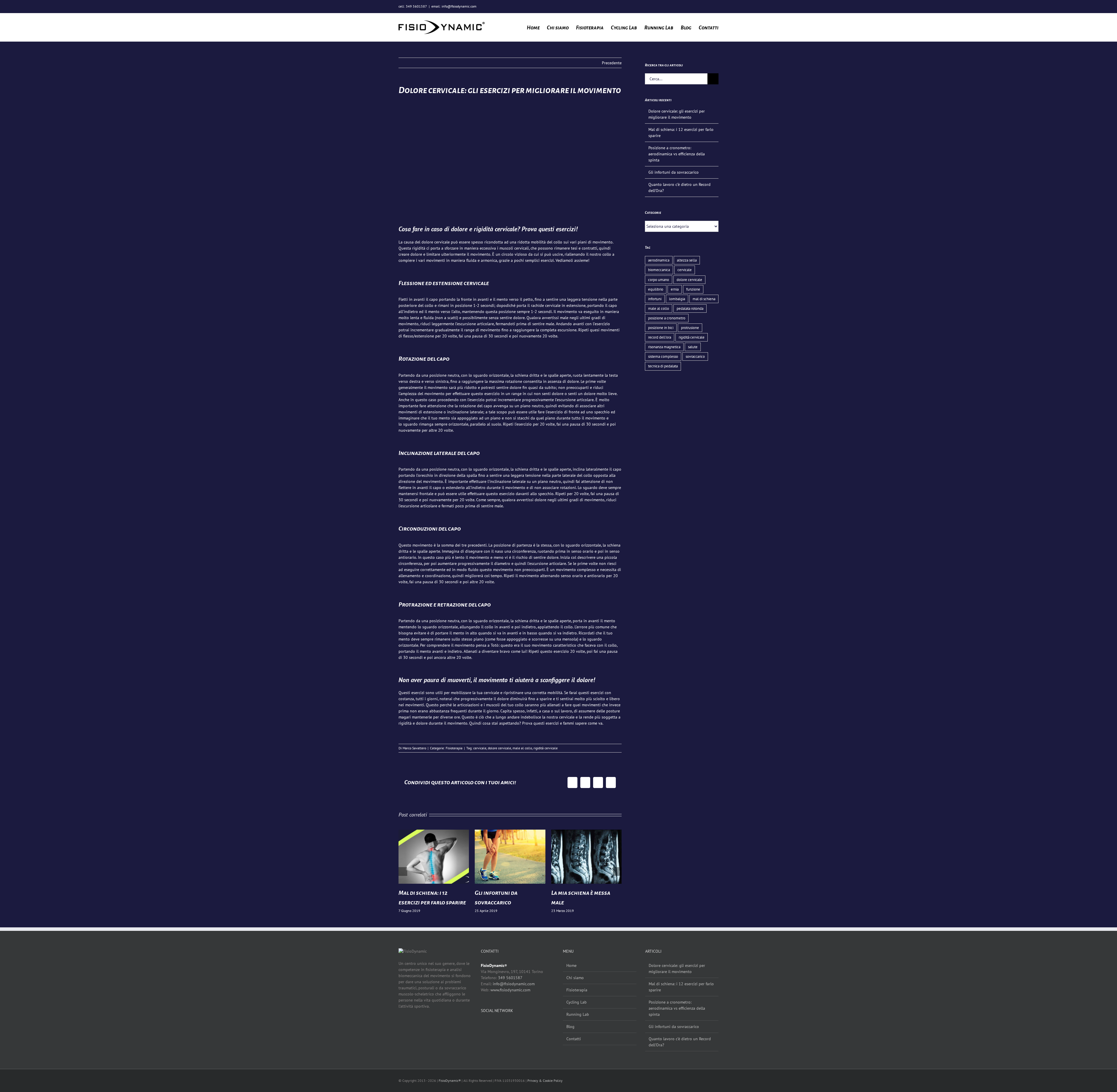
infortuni (654, 298)
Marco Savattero (414, 748)
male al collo (522, 748)
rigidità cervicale (545, 748)
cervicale (479, 748)
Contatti (573, 1038)
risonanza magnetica (664, 346)
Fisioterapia (454, 748)
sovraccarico (695, 356)
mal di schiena (704, 298)
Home (571, 965)
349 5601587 (510, 977)
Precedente (612, 62)
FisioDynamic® (450, 1080)
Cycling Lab (576, 1002)
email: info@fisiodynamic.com (453, 6)
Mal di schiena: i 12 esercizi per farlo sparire (681, 987)
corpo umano (658, 279)
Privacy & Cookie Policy (545, 1080)
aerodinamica (658, 260)
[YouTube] (501, 1025)
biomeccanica (659, 269)
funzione (693, 289)
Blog (570, 1026)
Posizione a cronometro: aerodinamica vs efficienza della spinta (676, 154)
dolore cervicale (499, 748)
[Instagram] (492, 1025)
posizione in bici (660, 327)
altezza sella (687, 260)
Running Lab (577, 1014)
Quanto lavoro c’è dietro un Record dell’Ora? (680, 1041)
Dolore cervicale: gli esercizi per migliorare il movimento (677, 968)
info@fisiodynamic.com (514, 983)
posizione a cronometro (666, 318)
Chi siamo (575, 977)
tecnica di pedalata (663, 366)
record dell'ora (659, 337)
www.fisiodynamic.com (510, 990)
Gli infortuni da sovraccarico (673, 172)
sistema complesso (663, 356)
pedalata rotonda (690, 308)
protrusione (690, 327)
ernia (675, 289)
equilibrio (655, 289)
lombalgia (677, 298)
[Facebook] (483, 1025)
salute (693, 346)
